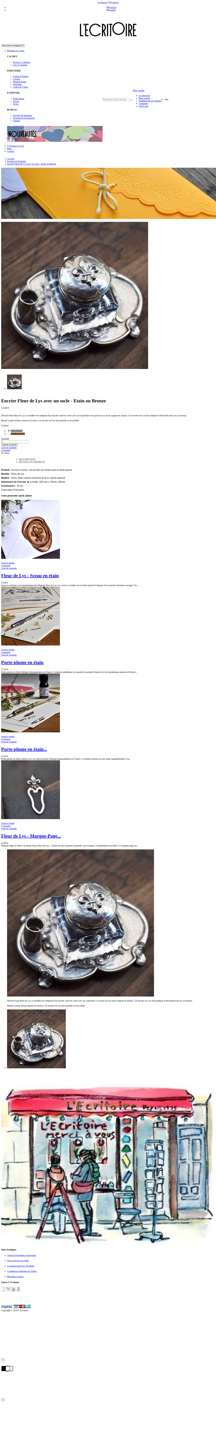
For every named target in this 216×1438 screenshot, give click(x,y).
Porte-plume (18, 98)
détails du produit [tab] (32, 462)
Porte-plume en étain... (24, 749)
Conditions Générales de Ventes (22, 1271)
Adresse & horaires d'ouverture (21, 1255)
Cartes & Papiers (21, 76)
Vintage (16, 120)
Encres (16, 101)
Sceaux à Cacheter (21, 62)
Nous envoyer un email (18, 1260)
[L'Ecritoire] (108, 42)
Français (112, 7)
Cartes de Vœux (20, 87)
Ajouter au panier (9, 445)
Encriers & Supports (22, 115)
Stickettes (17, 84)
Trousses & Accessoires (24, 118)
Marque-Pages (19, 81)
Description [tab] (27, 459)
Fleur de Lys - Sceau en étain (30, 575)
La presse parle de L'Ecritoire (20, 1266)
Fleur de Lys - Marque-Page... (31, 836)
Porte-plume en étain (22, 662)
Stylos (16, 104)
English (112, 10)
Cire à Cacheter (20, 65)
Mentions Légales (15, 1276)
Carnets (16, 79)
